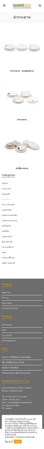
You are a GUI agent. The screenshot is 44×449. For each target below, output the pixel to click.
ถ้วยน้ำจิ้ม (5, 231)
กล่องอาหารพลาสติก (9, 215)
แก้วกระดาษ (6, 189)
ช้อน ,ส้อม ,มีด (7, 242)
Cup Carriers (7, 335)
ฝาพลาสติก (6, 194)
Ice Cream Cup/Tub (10, 308)
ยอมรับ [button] (17, 441)
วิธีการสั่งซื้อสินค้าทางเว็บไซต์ (13, 362)
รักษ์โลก (5, 183)
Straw (4, 330)
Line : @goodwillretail (10, 405)
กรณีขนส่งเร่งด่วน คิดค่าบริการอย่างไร (16, 373)
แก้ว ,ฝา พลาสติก (8, 205)
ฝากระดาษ (6, 199)
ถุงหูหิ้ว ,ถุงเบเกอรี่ (8, 263)
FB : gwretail (6, 408)
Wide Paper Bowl (9, 341)
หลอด (4, 252)
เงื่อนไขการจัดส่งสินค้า (10, 368)
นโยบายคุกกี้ (9, 437)
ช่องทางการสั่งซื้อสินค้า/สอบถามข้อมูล (16, 357)
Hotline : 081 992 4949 (11, 400)
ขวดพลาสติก (6, 210)
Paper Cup (6, 292)
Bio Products (7, 325)
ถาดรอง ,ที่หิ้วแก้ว (8, 258)
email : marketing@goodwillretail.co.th (17, 402)
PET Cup (5, 298)
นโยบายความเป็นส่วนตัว (25, 437)
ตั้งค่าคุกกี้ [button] (9, 441)
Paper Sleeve (7, 303)
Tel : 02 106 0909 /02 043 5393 (14, 397)
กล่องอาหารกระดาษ (9, 221)
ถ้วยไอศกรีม (6, 226)
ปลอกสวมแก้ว (7, 236)
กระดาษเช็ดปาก (8, 247)
